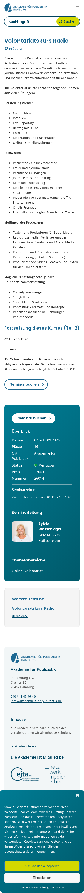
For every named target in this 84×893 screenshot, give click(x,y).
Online (17, 571)
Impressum (57, 887)
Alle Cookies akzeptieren (42, 866)
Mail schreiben (49, 541)
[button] (77, 795)
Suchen (70, 21)
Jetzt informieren (23, 746)
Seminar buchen (24, 384)
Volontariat (33, 571)
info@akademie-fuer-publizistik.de (36, 701)
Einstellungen (42, 877)
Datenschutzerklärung (20, 851)
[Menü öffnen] (77, 7)
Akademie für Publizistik (33, 669)
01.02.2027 (20, 616)
